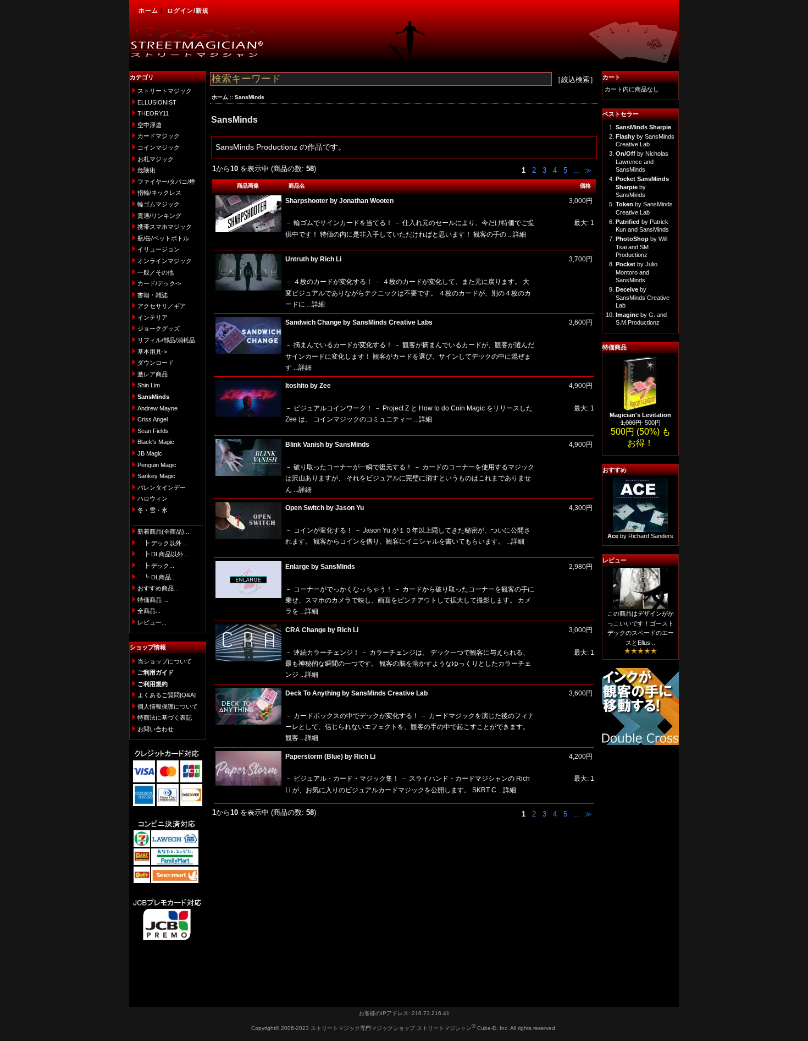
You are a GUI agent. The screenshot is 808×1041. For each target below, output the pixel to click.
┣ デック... (155, 565)
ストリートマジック (164, 90)
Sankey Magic (156, 476)
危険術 (146, 170)
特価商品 (614, 347)
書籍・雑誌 (152, 295)
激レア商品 (152, 374)
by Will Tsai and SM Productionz (641, 246)
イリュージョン (158, 249)
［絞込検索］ (575, 79)
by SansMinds (642, 187)
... (576, 170)
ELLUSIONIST (156, 102)
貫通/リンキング (159, 215)
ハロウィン (152, 498)
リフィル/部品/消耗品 (166, 340)
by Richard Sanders (640, 536)
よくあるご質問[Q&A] (166, 695)
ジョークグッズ (158, 328)
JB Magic (149, 453)
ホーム (148, 10)
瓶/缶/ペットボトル (163, 238)
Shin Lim (148, 385)
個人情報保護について (167, 706)
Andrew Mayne (157, 408)
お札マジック (155, 159)
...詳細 (516, 234)
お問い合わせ (155, 729)
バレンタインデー (161, 487)
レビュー (614, 560)
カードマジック (158, 136)
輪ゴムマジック (158, 204)
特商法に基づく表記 (164, 717)
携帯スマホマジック (164, 226)
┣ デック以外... (161, 543)
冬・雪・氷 (152, 510)
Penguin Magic (156, 465)
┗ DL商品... (156, 577)
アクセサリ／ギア (161, 306)
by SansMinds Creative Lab (642, 297)
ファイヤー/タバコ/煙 (166, 181)
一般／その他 (155, 272)
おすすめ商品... (158, 588)
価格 (585, 186)
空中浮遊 (149, 125)
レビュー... (152, 622)
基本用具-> (152, 351)
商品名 (297, 186)
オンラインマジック (164, 260)
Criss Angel (152, 419)
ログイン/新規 (188, 10)
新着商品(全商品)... (163, 531)
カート (611, 77)
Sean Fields (153, 431)
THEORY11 (153, 113)
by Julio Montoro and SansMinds (636, 272)
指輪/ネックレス (159, 192)
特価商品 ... (152, 599)
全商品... (149, 610)
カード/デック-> (159, 283)
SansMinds (249, 97)
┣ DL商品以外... (162, 554)
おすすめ (614, 470)
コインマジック (158, 147)
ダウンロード (155, 362)
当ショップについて (164, 661)
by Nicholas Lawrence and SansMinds (642, 161)
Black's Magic (155, 442)
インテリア (152, 317)
